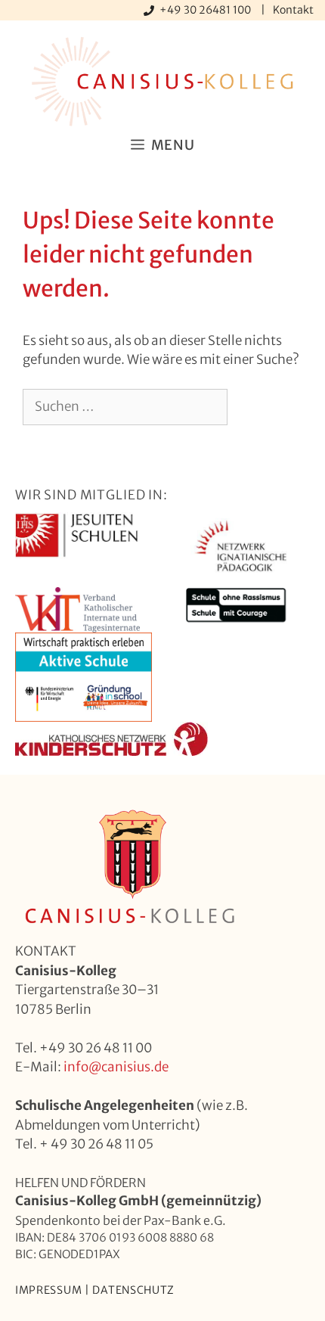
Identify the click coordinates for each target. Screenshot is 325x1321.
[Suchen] (252, 407)
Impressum (48, 1290)
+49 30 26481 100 (206, 10)
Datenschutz (133, 1290)
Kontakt (293, 10)
